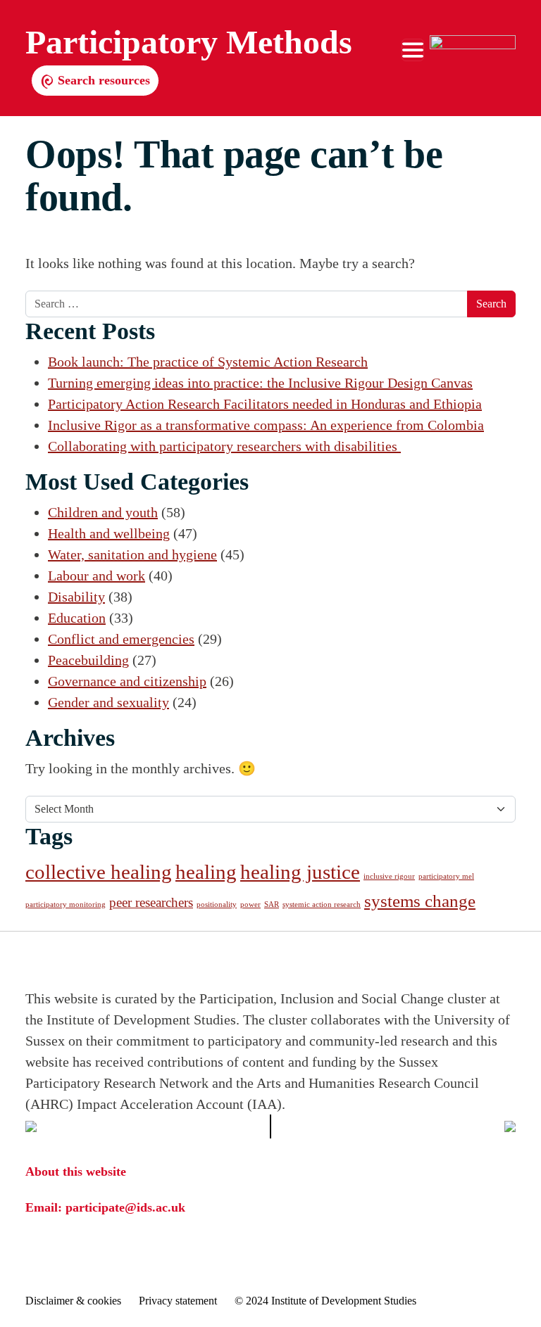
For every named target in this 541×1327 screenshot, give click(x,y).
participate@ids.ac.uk (125, 1207)
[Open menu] (413, 50)
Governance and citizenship (127, 681)
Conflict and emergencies (121, 639)
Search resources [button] (102, 80)
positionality (217, 904)
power (250, 904)
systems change (419, 900)
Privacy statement (178, 1301)
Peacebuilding (88, 660)
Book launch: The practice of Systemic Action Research (208, 361)
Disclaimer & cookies (73, 1301)
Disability (76, 596)
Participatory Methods (188, 42)
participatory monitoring (65, 904)
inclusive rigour (389, 876)
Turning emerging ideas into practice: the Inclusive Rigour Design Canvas (260, 383)
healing (206, 872)
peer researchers (151, 902)
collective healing (98, 872)
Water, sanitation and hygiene (132, 554)
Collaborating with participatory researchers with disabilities (224, 446)
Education (77, 618)
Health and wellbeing (109, 533)
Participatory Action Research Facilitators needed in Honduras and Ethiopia (265, 404)
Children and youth (103, 512)
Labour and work (96, 575)
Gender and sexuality (108, 702)
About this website (75, 1171)
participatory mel (446, 876)
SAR (271, 904)
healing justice (300, 872)
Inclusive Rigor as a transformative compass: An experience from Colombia (266, 425)
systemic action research (321, 904)
